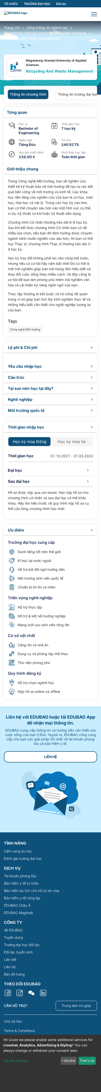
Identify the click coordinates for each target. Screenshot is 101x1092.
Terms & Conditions (19, 1031)
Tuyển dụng (13, 937)
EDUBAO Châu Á (17, 905)
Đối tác (61, 4)
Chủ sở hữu (13, 1021)
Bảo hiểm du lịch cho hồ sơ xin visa (31, 891)
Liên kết (10, 959)
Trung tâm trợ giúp (76, 1005)
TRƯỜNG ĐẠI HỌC (37, 4)
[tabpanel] (50, 403)
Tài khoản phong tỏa (20, 876)
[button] (94, 14)
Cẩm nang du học (18, 851)
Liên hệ (9, 967)
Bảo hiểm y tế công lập (22, 898)
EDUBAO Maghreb (18, 913)
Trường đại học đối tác (22, 945)
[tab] (50, 347)
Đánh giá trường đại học (23, 858)
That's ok (87, 1060)
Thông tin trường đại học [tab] (78, 94)
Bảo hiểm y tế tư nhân (21, 883)
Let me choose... (16, 1060)
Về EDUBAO (13, 930)
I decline (68, 1060)
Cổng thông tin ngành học (47, 27)
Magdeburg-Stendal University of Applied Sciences (45, 33)
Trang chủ (12, 27)
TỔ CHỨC (11, 4)
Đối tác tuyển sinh (18, 952)
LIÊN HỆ (50, 757)
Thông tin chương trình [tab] (28, 94)
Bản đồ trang (14, 974)
